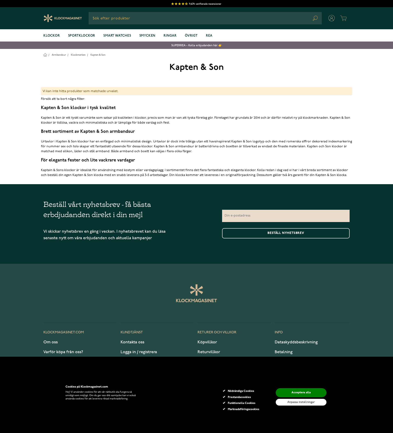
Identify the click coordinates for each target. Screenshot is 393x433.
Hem (45, 54)
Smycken (147, 35)
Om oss (50, 342)
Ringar (170, 35)
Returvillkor (209, 352)
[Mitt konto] (331, 18)
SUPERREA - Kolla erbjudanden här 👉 (196, 45)
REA (209, 35)
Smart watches (117, 35)
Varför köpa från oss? (63, 352)
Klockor (51, 35)
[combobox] (205, 18)
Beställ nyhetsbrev (286, 233)
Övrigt (191, 35)
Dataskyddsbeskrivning (296, 342)
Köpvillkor (207, 342)
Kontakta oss (132, 342)
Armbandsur (59, 54)
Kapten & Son (97, 54)
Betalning (283, 352)
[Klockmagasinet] (62, 18)
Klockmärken (78, 54)
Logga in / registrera (139, 352)
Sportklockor (81, 35)
